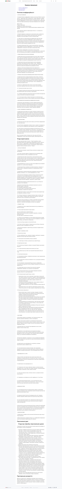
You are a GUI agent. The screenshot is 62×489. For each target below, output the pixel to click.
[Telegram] (50, 487)
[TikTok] (51, 487)
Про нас (23, 487)
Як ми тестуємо (27, 487)
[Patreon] (56, 487)
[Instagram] (53, 487)
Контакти (31, 487)
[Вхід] (56, 1)
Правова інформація (35, 487)
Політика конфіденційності (23, 7)
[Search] (51, 1)
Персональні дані (22, 10)
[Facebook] (54, 487)
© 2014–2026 (8, 487)
